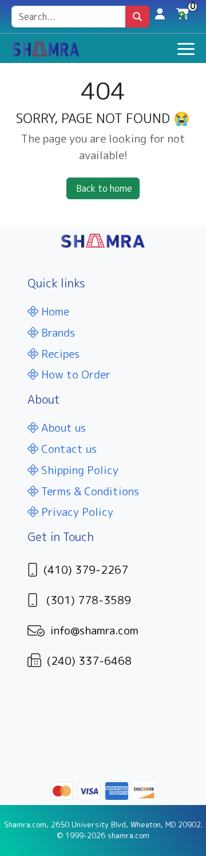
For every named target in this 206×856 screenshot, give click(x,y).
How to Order (74, 374)
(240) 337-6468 (89, 660)
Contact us (67, 448)
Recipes (59, 353)
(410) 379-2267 (85, 569)
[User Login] (160, 13)
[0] (182, 16)
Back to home (104, 188)
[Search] (137, 16)
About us (62, 427)
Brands (56, 332)
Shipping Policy (78, 470)
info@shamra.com (94, 630)
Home (53, 311)
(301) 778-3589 (88, 600)
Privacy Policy (75, 511)
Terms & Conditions (88, 491)
